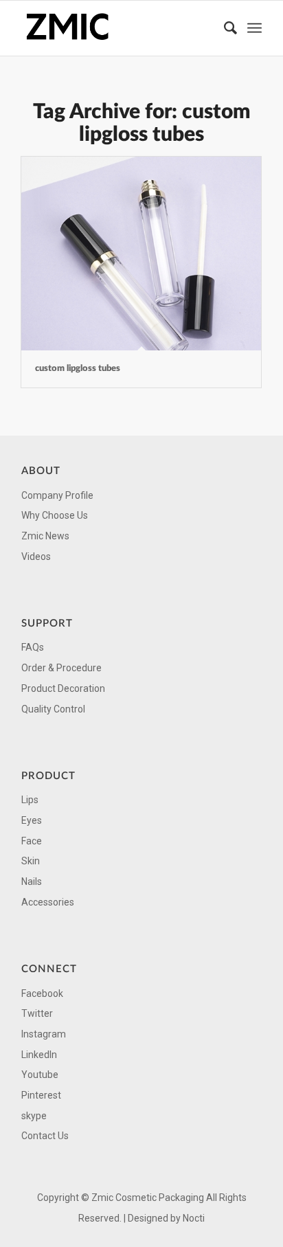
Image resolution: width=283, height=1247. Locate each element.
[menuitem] (224, 28)
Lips (29, 799)
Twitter (37, 1013)
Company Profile (57, 495)
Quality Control (53, 709)
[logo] (117, 28)
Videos (36, 556)
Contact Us (45, 1135)
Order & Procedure (61, 667)
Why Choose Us (54, 515)
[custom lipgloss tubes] (141, 253)
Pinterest (41, 1095)
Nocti (194, 1218)
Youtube (39, 1074)
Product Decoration (63, 688)
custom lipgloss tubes (77, 368)
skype (34, 1115)
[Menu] (254, 28)
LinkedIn (39, 1054)
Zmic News (45, 535)
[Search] (224, 28)
